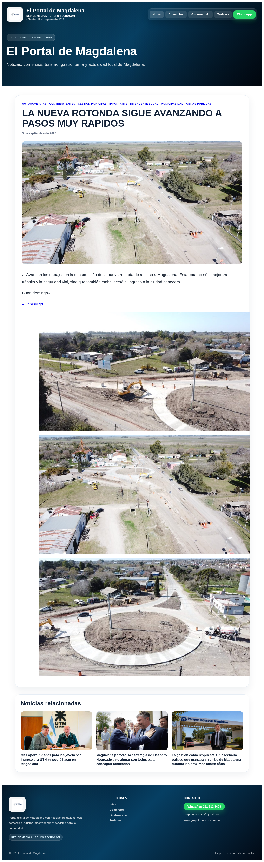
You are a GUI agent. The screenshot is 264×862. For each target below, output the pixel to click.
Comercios (176, 14)
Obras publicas (199, 103)
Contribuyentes (62, 103)
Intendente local (144, 103)
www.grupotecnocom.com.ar (202, 820)
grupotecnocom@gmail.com (202, 814)
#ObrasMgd (32, 304)
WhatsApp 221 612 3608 (204, 806)
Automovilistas (34, 103)
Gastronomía (200, 14)
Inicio (113, 804)
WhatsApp (244, 14)
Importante (118, 103)
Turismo (223, 14)
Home (157, 14)
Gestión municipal (92, 103)
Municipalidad (172, 103)
